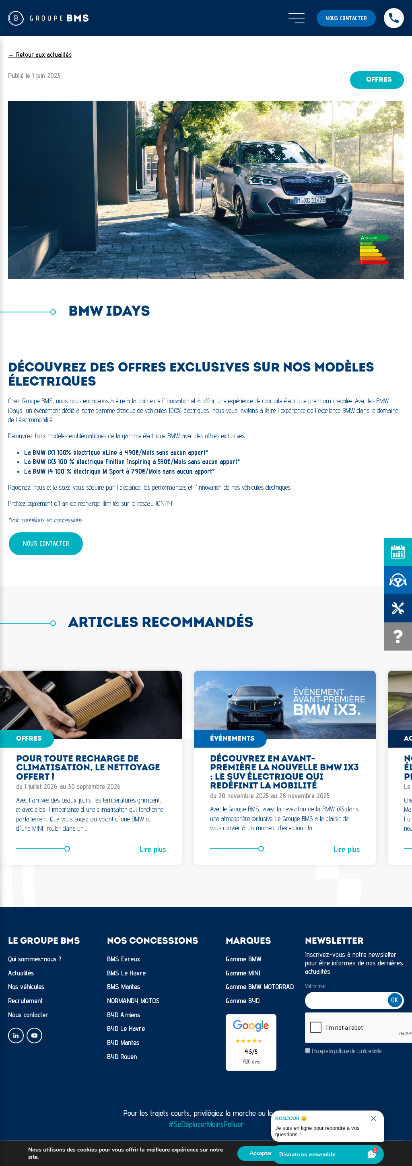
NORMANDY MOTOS (133, 1000)
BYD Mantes (123, 1042)
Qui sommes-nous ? (35, 959)
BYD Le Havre (126, 1028)
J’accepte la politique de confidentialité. (347, 1050)
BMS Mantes (123, 986)
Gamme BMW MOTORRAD (260, 986)
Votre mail (316, 986)
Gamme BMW (244, 959)
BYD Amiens (123, 1014)
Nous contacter (346, 18)
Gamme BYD (243, 1000)
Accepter (260, 1153)
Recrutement (25, 1000)
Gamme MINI (243, 973)
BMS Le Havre (126, 973)
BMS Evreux (123, 959)
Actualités (21, 973)
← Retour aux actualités (40, 54)
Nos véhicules (26, 986)
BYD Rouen (122, 1056)
